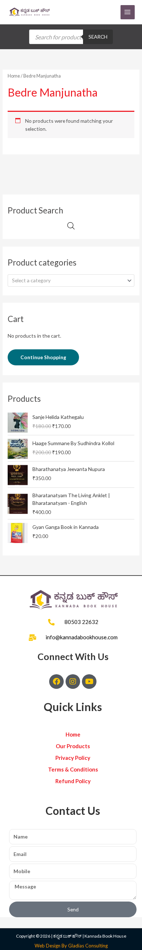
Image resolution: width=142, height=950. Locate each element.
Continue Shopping (43, 357)
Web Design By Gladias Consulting (71, 946)
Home (14, 76)
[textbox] (68, 280)
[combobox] (71, 280)
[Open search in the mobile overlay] (71, 37)
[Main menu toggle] (128, 12)
